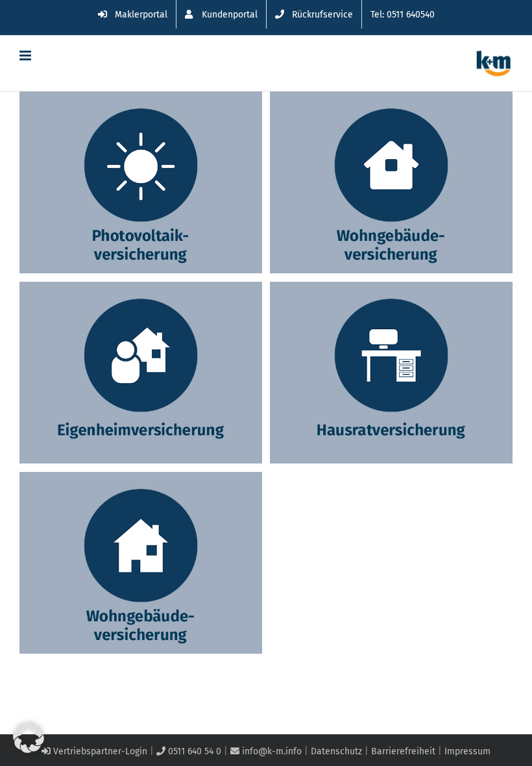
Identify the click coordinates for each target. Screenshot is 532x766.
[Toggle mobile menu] (26, 55)
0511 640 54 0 (193, 751)
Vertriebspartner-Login (99, 751)
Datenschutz (336, 751)
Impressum (467, 751)
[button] (28, 737)
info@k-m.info (270, 751)
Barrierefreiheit (403, 751)
